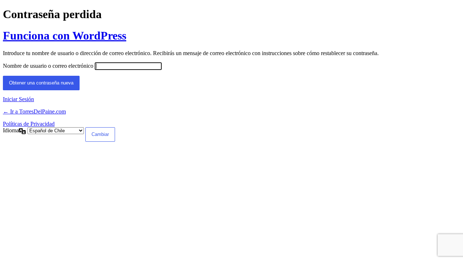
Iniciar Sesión (18, 99)
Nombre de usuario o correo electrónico (48, 66)
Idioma (11, 130)
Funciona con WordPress (64, 35)
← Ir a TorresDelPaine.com (34, 111)
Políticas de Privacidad (29, 124)
